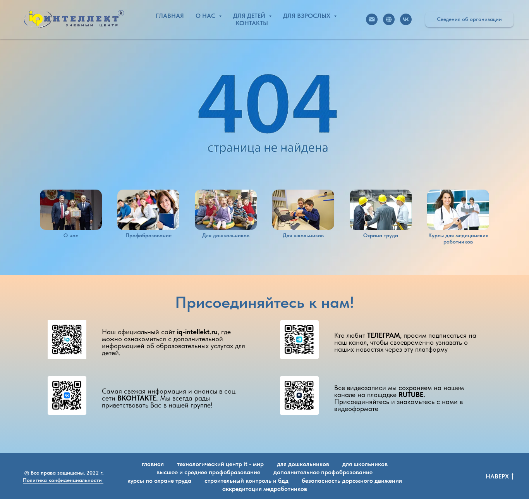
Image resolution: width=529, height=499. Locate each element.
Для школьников (365, 464)
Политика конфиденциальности (63, 480)
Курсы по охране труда (159, 480)
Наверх (497, 476)
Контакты (252, 23)
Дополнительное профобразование (323, 472)
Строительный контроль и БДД (246, 480)
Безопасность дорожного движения (352, 480)
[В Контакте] (406, 19)
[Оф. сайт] (389, 19)
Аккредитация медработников (264, 488)
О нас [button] (206, 15)
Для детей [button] (250, 15)
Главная (170, 15)
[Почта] (372, 19)
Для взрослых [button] (307, 15)
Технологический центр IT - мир (220, 464)
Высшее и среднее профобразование (208, 472)
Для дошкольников (303, 464)
